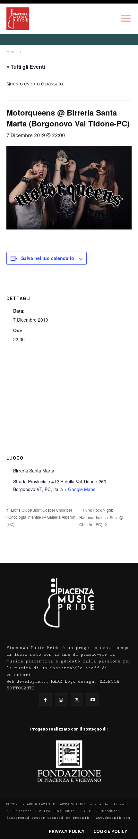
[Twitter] (77, 699)
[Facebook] (45, 699)
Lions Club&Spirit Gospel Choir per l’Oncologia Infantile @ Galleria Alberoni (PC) (41, 517)
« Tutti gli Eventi (25, 66)
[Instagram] (61, 699)
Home (12, 51)
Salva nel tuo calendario (47, 258)
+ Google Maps (79, 489)
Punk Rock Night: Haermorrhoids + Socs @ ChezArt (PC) (101, 517)
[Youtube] (92, 699)
